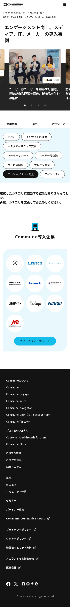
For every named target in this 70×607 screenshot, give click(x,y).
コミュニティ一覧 (16, 491)
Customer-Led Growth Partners (26, 437)
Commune (12, 387)
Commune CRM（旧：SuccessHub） (28, 414)
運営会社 (11, 567)
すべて (11, 137)
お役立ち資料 (13, 460)
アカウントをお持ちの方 (20, 558)
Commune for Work (18, 421)
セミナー (11, 500)
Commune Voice (16, 401)
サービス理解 (15, 165)
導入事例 (11, 485)
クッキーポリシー (16, 538)
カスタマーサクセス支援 (22, 146)
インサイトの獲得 (36, 137)
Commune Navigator (19, 408)
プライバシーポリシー (19, 529)
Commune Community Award (25, 518)
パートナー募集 (15, 509)
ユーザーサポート (18, 155)
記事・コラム (13, 467)
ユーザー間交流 (48, 155)
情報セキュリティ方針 (19, 547)
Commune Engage (17, 394)
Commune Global (16, 444)
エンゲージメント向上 (21, 174)
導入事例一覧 (36, 12)
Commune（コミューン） (15, 12)
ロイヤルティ (52, 174)
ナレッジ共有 (42, 165)
